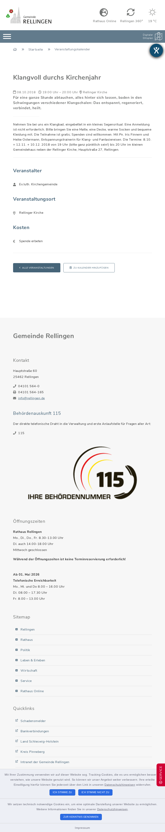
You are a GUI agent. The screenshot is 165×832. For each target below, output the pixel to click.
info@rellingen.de (31, 398)
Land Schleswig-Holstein (40, 741)
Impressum (82, 827)
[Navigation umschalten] (7, 36)
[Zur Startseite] (15, 49)
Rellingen (28, 629)
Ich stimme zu (62, 792)
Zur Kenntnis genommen (81, 816)
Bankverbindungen (35, 731)
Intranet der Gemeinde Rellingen (45, 762)
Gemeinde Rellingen (43, 336)
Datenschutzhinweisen (119, 784)
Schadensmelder (33, 721)
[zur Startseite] (28, 15)
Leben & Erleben (33, 660)
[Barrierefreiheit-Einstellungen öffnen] (156, 50)
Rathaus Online (32, 691)
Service (26, 681)
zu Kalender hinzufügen (90, 267)
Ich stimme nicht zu (95, 792)
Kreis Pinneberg (33, 752)
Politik (25, 650)
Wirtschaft (29, 670)
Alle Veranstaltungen (38, 267)
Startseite (36, 49)
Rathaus (27, 640)
